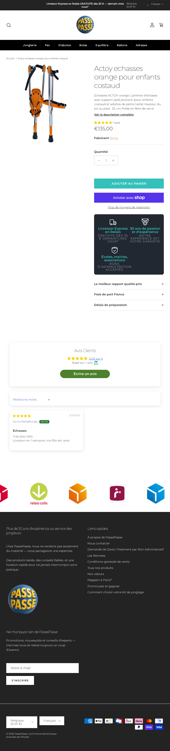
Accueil (10, 58)
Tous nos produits (100, 568)
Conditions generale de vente (108, 562)
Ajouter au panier (129, 183)
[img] (22, 416)
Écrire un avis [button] (85, 374)
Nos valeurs (95, 574)
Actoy (114, 138)
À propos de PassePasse (104, 537)
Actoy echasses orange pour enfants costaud (43, 58)
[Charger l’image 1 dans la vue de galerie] (45, 103)
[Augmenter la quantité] (114, 160)
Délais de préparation (110, 305)
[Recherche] (8, 25)
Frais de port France (109, 294)
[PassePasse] (85, 25)
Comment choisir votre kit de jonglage (115, 592)
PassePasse (21, 733)
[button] (103, 123)
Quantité (101, 152)
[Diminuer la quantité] (98, 160)
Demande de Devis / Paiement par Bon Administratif (125, 549)
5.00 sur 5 (96, 358)
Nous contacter (98, 543)
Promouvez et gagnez (103, 586)
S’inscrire (20, 680)
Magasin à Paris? (99, 580)
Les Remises (96, 555)
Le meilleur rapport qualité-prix (118, 284)
